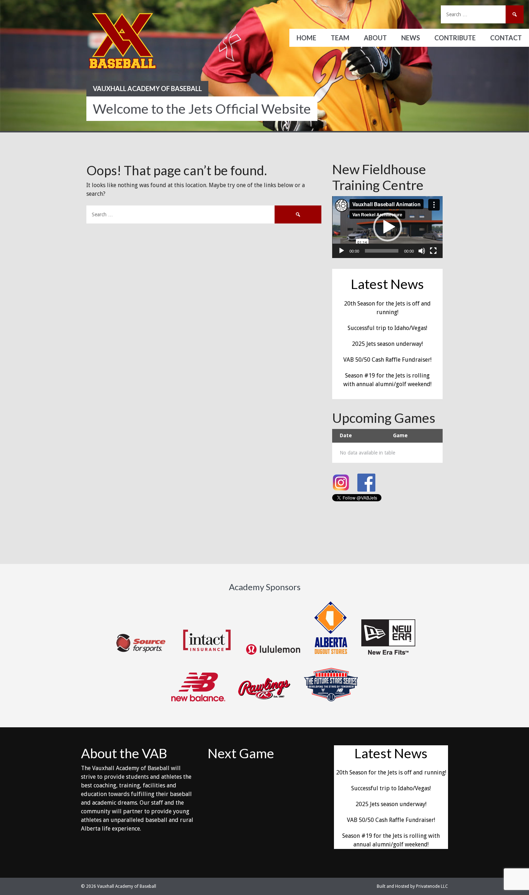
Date (346, 435)
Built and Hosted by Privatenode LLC (412, 886)
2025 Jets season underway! (387, 343)
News (410, 38)
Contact (506, 38)
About (375, 38)
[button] (387, 227)
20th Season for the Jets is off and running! (391, 772)
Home (306, 38)
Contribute (455, 38)
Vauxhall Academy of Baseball (147, 88)
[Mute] (421, 250)
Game (400, 435)
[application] (387, 227)
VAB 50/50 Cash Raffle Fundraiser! (387, 359)
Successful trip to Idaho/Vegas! (387, 328)
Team (340, 38)
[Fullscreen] (433, 250)
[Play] (341, 250)
